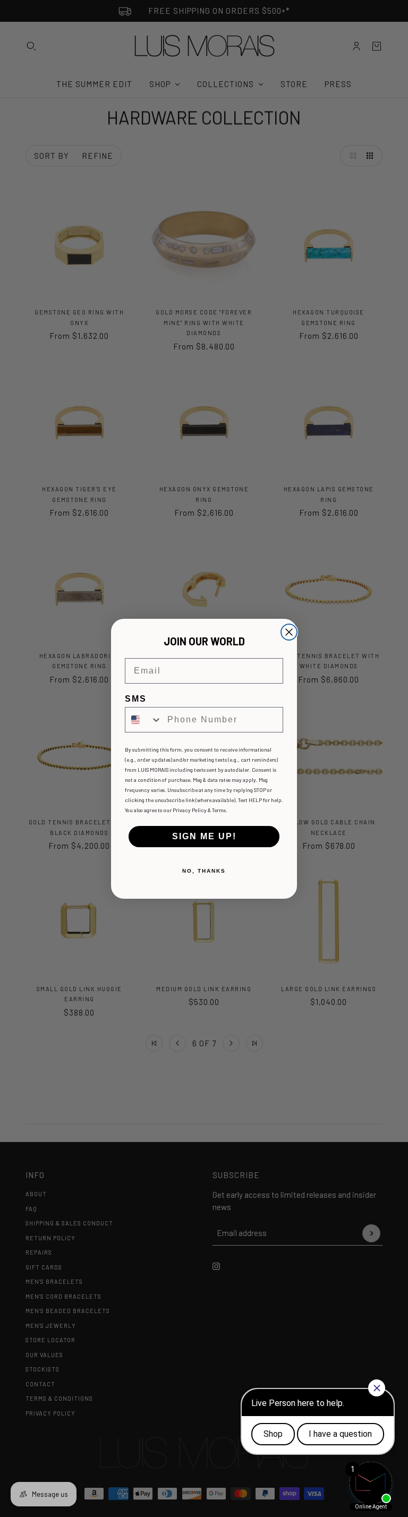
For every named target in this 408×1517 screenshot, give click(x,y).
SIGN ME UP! (204, 836)
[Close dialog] (289, 632)
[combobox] (143, 720)
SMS (136, 698)
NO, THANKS (204, 871)
